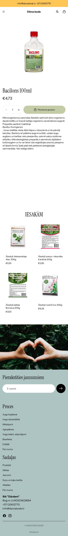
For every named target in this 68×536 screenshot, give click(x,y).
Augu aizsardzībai (11, 419)
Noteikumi (34, 532)
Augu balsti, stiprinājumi (14, 434)
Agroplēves (8, 429)
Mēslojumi (8, 424)
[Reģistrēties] (60, 388)
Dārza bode (37, 525)
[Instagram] (10, 516)
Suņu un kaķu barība (12, 480)
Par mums (8, 449)
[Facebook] (4, 516)
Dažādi (6, 444)
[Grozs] (64, 11)
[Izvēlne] (3, 11)
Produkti (7, 465)
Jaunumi (7, 475)
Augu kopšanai (10, 414)
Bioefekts (7, 439)
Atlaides (6, 485)
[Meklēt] (57, 11)
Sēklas (6, 470)
